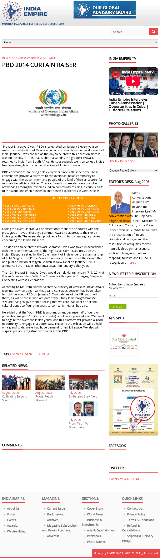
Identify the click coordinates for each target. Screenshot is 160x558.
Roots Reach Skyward (44, 398)
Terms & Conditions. (140, 520)
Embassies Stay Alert (83, 396)
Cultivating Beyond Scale (14, 398)
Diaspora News (28, 58)
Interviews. (93, 536)
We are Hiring (15, 531)
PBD (37, 354)
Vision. (11, 514)
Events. (11, 520)
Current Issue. (56, 508)
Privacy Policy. (136, 514)
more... (131, 262)
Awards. (12, 525)
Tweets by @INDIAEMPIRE (127, 479)
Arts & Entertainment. (101, 530)
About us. (13, 508)
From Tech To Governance (78, 425)
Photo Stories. (96, 542)
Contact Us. (134, 508)
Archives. (52, 520)
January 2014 (9, 58)
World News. (95, 514)
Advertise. (53, 536)
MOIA (45, 354)
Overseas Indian (21, 354)
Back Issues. (55, 514)
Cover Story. (95, 508)
